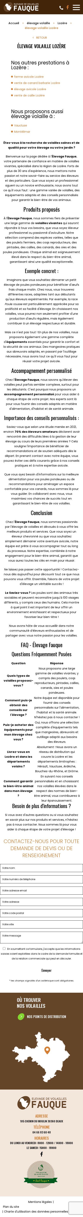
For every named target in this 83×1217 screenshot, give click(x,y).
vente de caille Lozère (29, 95)
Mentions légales (40, 1202)
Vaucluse (20, 125)
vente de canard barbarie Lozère (37, 83)
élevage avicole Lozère (30, 89)
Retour (41, 38)
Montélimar (22, 132)
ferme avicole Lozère (29, 77)
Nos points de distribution (46, 1016)
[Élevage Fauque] (21, 12)
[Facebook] (67, 7)
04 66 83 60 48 (61, 7)
